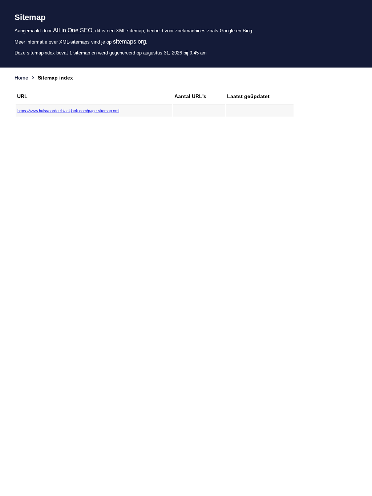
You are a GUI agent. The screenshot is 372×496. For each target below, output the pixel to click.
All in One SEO (72, 30)
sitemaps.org (129, 41)
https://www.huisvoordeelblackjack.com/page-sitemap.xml (68, 111)
